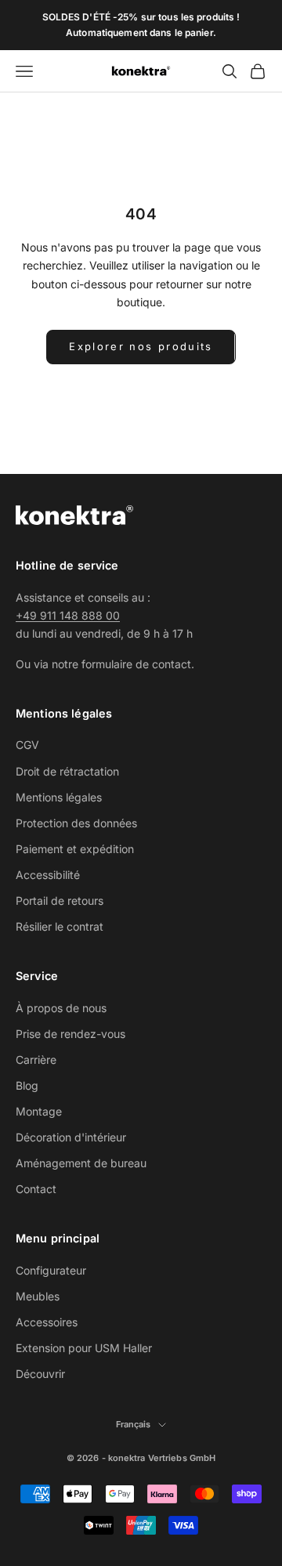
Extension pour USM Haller (84, 1347)
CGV (27, 744)
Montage (39, 1111)
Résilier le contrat (59, 926)
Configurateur (51, 1270)
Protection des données (76, 823)
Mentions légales (59, 797)
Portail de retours (59, 900)
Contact (36, 1188)
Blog (27, 1085)
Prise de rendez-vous (70, 1033)
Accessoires (47, 1322)
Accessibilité (48, 874)
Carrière (36, 1059)
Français (133, 1424)
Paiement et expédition (75, 848)
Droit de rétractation (67, 771)
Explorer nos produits (140, 346)
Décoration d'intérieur (71, 1137)
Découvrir (40, 1373)
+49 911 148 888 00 (68, 615)
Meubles (38, 1296)
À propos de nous (61, 1007)
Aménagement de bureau (81, 1163)
